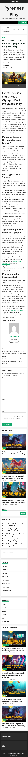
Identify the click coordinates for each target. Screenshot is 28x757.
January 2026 (6, 587)
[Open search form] (15, 22)
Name (4, 399)
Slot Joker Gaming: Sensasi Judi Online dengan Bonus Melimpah (13, 501)
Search (4, 509)
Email (4, 405)
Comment (5, 378)
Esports (4, 611)
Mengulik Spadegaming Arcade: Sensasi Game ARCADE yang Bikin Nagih (13, 675)
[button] (2, 22)
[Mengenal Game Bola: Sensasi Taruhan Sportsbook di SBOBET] (14, 639)
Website (4, 411)
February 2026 (6, 583)
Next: (12, 360)
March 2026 (5, 580)
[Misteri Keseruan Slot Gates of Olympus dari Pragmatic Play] (14, 466)
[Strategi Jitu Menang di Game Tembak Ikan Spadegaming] (14, 689)
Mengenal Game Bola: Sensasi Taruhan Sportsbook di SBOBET (13, 650)
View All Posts (14, 342)
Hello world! (22, 556)
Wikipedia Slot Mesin (17, 310)
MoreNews (23, 753)
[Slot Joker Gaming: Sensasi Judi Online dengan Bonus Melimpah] (14, 490)
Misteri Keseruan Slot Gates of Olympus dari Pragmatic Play (13, 477)
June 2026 (5, 569)
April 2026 (5, 576)
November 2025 (6, 594)
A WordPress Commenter (9, 556)
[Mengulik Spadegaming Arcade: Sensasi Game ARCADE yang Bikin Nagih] (14, 663)
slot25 (3, 745)
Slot (3, 37)
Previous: (14, 351)
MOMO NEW (6, 65)
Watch (24, 22)
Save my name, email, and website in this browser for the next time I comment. (13, 418)
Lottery (4, 614)
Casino (4, 607)
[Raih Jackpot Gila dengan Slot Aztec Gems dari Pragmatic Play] (14, 442)
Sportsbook (5, 621)
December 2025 (6, 590)
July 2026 (4, 566)
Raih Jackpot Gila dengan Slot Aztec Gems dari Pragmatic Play (13, 453)
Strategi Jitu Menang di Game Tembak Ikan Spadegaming (12, 700)
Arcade (4, 604)
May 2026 (4, 573)
